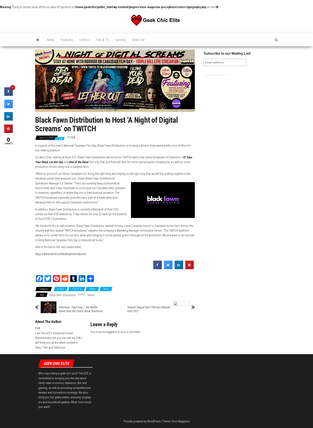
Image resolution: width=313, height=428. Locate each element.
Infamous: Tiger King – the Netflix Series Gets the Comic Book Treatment (80, 309)
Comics (84, 40)
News (50, 40)
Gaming (120, 40)
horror (81, 294)
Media (92, 289)
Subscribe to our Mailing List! (227, 53)
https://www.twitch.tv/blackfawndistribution (60, 254)
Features (67, 40)
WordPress (154, 421)
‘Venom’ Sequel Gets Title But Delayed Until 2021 (148, 309)
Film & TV (102, 40)
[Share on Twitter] (168, 268)
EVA (72, 137)
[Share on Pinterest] (189, 268)
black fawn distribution (62, 295)
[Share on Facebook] (157, 268)
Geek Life (138, 40)
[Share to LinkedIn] (179, 268)
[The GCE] (38, 40)
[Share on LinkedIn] (8, 119)
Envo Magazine (181, 421)
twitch (90, 295)
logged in (111, 332)
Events (60, 289)
